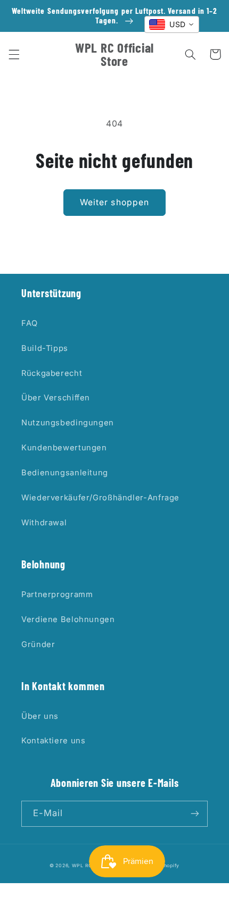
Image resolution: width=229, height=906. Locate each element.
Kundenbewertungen (64, 447)
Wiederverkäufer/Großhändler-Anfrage (100, 497)
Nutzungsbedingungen (67, 422)
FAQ (29, 323)
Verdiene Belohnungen (68, 619)
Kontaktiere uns (53, 740)
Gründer (38, 644)
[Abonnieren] (195, 814)
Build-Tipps (44, 348)
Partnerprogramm (57, 594)
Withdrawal (44, 522)
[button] (14, 54)
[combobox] (171, 24)
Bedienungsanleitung (64, 472)
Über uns (40, 716)
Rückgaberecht (51, 373)
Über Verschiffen (55, 397)
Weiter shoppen (114, 202)
